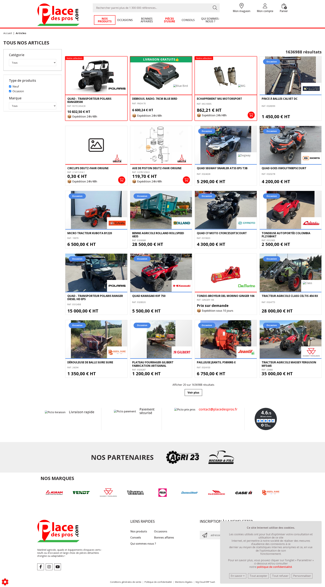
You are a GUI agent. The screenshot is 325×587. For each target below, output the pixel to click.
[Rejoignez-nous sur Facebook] (40, 566)
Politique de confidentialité (158, 581)
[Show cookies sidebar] (5, 582)
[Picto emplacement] (242, 6)
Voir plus (193, 392)
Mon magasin (241, 11)
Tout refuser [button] (280, 576)
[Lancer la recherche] (215, 7)
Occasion (18, 91)
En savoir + (238, 576)
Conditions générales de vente (125, 581)
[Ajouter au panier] (251, 115)
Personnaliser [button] (302, 576)
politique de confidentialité (274, 567)
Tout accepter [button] (258, 576)
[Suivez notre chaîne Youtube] (57, 566)
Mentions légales (183, 581)
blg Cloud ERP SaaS (205, 581)
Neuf (16, 86)
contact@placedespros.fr (218, 409)
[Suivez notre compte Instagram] (49, 566)
